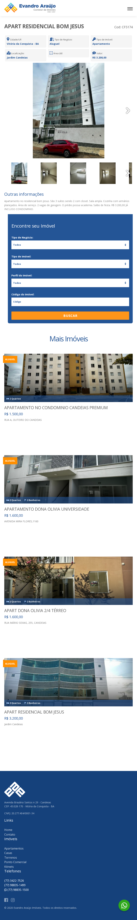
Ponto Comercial (15, 862)
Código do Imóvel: (22, 294)
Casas (8, 853)
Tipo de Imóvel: (21, 256)
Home (8, 830)
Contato (9, 834)
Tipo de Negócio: (22, 237)
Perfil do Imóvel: (21, 275)
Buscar (70, 315)
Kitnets (9, 867)
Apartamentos (14, 848)
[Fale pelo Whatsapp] (124, 905)
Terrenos (10, 858)
